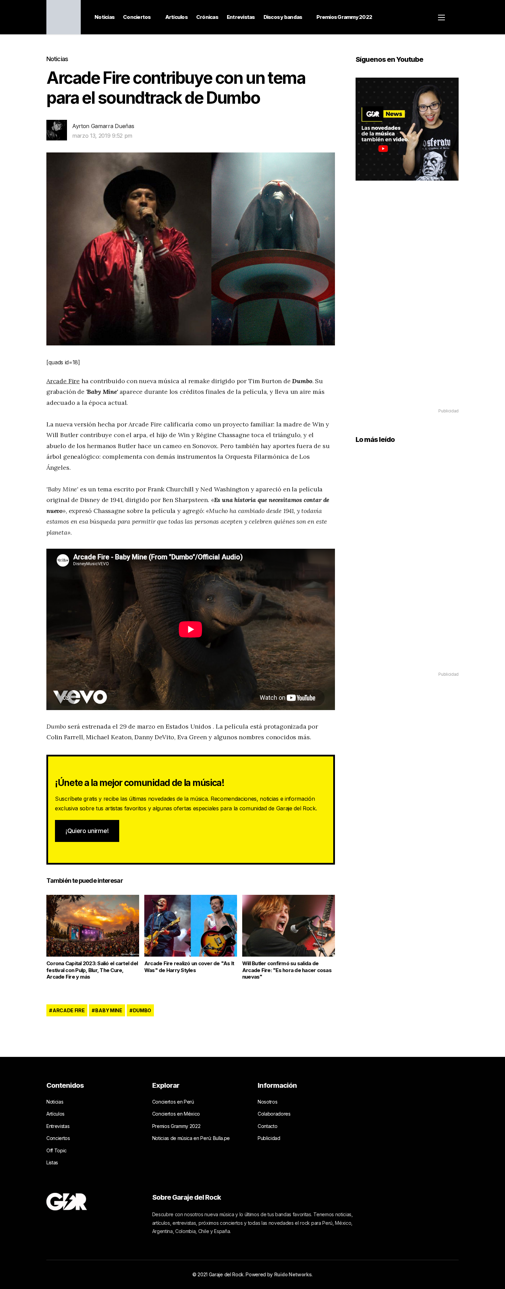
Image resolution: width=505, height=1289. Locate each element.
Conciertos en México (176, 1114)
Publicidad (269, 1138)
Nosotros (267, 1102)
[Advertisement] (407, 304)
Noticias (104, 17)
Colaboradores (274, 1114)
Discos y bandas (282, 17)
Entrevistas (241, 17)
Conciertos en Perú (173, 1102)
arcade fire (69, 1010)
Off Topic (56, 1150)
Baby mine (108, 1010)
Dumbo (142, 1010)
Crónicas (207, 17)
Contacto (267, 1126)
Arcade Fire (63, 381)
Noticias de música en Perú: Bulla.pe (191, 1138)
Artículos (176, 17)
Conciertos (137, 17)
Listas (52, 1162)
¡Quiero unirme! (87, 830)
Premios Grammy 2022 (344, 17)
